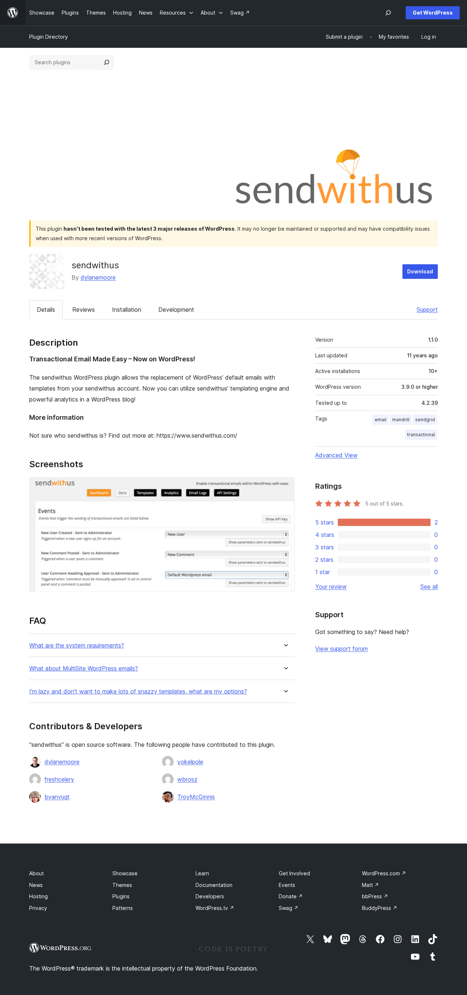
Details (46, 309)
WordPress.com (384, 873)
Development (176, 309)
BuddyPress (379, 908)
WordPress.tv (215, 908)
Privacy (38, 908)
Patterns (122, 908)
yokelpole (190, 761)
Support (427, 309)
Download (420, 271)
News (36, 885)
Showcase (125, 873)
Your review (331, 586)
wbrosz (187, 779)
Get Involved (294, 873)
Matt (370, 885)
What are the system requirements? (76, 645)
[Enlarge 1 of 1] (285, 487)
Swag (288, 908)
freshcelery (59, 779)
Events (287, 885)
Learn (202, 873)
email (380, 419)
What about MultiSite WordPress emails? (83, 668)
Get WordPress (433, 12)
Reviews (83, 309)
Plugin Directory (48, 37)
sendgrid (425, 419)
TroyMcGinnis (196, 796)
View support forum (341, 648)
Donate (291, 896)
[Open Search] (388, 13)
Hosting (38, 896)
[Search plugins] (106, 62)
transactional (421, 434)
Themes (122, 885)
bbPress (375, 896)
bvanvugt (57, 796)
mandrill (400, 419)
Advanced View (336, 455)
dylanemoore (98, 277)
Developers (210, 896)
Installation (126, 309)
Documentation (214, 885)
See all (429, 586)
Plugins (121, 896)
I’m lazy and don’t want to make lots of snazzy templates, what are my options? (138, 691)
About (36, 873)
